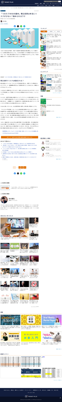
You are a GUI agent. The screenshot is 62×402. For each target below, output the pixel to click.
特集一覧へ (58, 117)
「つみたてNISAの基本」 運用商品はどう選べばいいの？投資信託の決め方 (17, 77)
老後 (46, 5)
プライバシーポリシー (28, 390)
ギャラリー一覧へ (57, 380)
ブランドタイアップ (56, 3)
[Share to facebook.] (15, 26)
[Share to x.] (18, 26)
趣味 (53, 5)
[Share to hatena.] (24, 26)
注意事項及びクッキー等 (37, 390)
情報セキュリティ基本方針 (19, 390)
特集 (44, 3)
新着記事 (36, 3)
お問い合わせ (44, 390)
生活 (38, 5)
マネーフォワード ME (31, 392)
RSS (52, 390)
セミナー (48, 3)
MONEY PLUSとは (7, 390)
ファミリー (58, 5)
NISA (2, 23)
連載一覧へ (58, 349)
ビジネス (42, 5)
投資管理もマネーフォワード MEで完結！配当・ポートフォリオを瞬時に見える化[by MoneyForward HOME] (20, 132)
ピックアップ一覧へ (56, 92)
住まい (50, 5)
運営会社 (12, 390)
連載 (41, 3)
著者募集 (48, 390)
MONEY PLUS (2, 7)
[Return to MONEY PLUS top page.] (7, 2)
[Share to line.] (21, 26)
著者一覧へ (58, 159)
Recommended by (33, 306)
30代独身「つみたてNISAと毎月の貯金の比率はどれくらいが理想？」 (17, 152)
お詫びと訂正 (56, 390)
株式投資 (5, 23)
